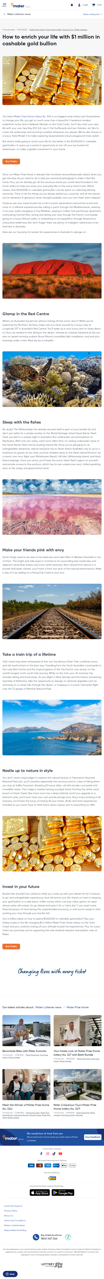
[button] (4, 5)
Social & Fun (68, 30)
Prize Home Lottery (54, 30)
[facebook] (41, 1153)
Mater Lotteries (80, 30)
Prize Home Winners (21, 1115)
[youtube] (60, 1153)
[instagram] (48, 1153)
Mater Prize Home (37, 30)
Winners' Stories (35, 1115)
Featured (79, 1115)
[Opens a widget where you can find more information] (10, 1274)
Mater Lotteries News (14, 1225)
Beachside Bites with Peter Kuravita (24, 1051)
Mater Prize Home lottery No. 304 (32, 116)
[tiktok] (54, 1153)
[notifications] (72, 5)
